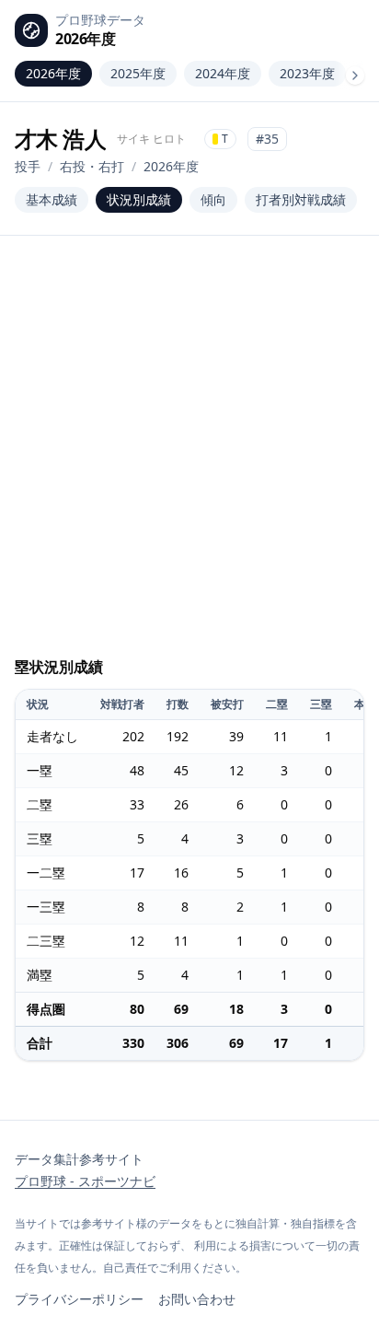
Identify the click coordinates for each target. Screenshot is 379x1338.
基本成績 (51, 199)
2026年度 (53, 73)
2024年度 (222, 73)
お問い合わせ (196, 1299)
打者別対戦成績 (301, 199)
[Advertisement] (189, 456)
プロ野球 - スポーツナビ (85, 1181)
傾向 (213, 199)
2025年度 (138, 73)
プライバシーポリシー (79, 1299)
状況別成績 (139, 199)
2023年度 (307, 73)
